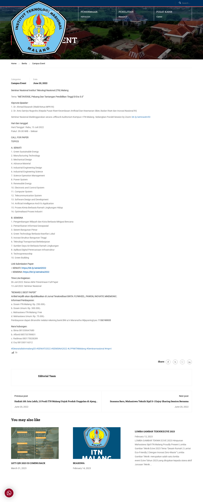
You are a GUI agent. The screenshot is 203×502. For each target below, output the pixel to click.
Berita (24, 63)
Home (13, 63)
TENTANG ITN (51, 11)
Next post (184, 396)
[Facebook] (168, 362)
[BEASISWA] (97, 443)
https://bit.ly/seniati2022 (34, 268)
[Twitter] (175, 362)
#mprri (108, 348)
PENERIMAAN (89, 11)
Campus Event (38, 63)
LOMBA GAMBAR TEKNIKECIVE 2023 (155, 431)
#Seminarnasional (95, 348)
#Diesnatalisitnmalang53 (23, 348)
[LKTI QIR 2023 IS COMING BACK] (35, 443)
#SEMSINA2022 (59, 348)
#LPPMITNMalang (77, 348)
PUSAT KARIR (164, 11)
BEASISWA (79, 463)
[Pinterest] (182, 362)
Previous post (21, 396)
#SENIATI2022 (43, 348)
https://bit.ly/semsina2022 (36, 272)
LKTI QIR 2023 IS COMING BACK (28, 463)
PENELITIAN (126, 11)
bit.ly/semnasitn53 (141, 117)
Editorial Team (47, 376)
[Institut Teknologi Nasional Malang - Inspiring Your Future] (38, 28)
